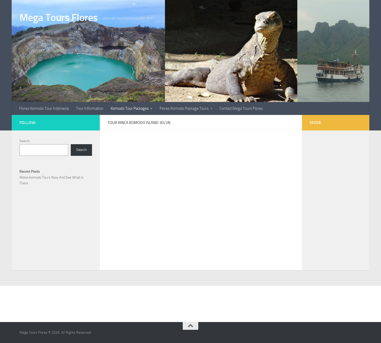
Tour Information (89, 108)
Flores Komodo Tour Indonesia (44, 108)
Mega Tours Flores (58, 17)
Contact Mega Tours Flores (241, 108)
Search (24, 141)
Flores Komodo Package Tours (184, 108)
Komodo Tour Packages (130, 108)
